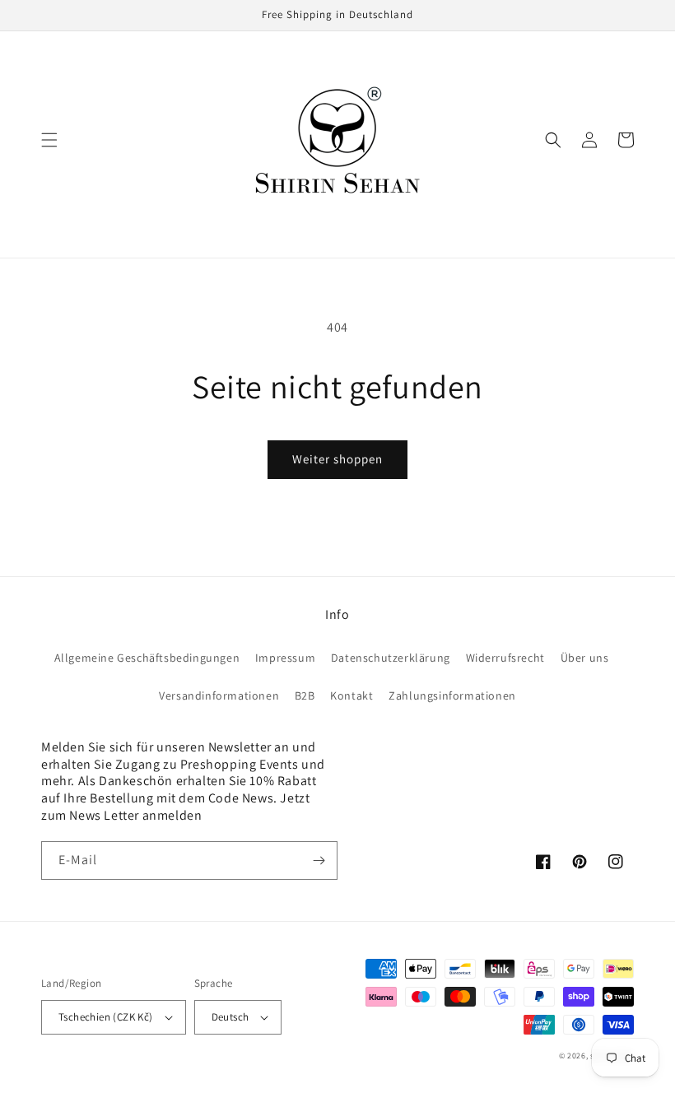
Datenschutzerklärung (390, 657)
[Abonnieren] (318, 860)
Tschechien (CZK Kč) (105, 1017)
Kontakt (351, 695)
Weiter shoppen (337, 459)
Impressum (285, 657)
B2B (305, 695)
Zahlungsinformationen (452, 695)
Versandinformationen (219, 695)
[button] (49, 140)
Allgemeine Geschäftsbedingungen (147, 657)
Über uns (585, 657)
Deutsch (230, 1017)
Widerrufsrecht (505, 657)
